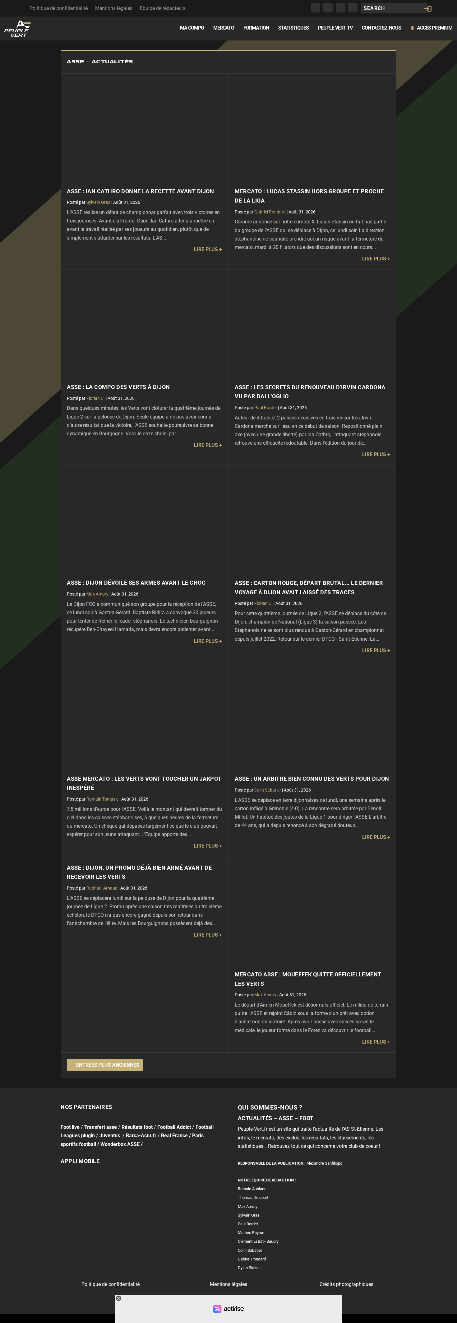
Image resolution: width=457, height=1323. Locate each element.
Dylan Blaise (249, 1267)
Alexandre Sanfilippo (324, 1163)
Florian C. (95, 398)
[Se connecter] (428, 8)
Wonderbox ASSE (120, 1144)
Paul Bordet (265, 407)
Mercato (223, 28)
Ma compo (192, 28)
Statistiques (293, 28)
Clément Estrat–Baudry (258, 1241)
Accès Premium (431, 28)
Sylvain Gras (98, 202)
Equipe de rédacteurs (163, 8)
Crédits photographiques (346, 1284)
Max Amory (97, 593)
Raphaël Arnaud (102, 888)
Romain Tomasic (102, 799)
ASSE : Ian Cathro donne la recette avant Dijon (140, 191)
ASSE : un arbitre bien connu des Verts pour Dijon (312, 779)
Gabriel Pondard (270, 211)
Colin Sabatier (267, 790)
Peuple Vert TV (335, 28)
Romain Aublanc (252, 1188)
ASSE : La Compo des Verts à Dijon (118, 387)
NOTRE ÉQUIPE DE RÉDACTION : (267, 1180)
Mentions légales (113, 8)
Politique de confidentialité (59, 8)
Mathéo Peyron (251, 1232)
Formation (256, 28)
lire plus (206, 249)
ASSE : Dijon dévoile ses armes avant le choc (136, 583)
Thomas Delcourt (253, 1197)
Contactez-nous (381, 28)
